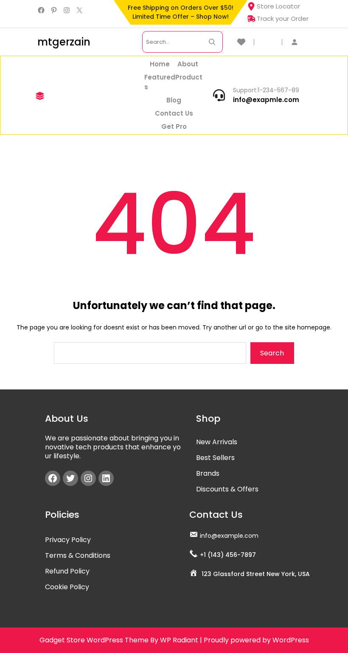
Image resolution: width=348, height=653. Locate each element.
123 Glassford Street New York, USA (256, 574)
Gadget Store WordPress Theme (94, 640)
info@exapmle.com (266, 99)
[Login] (299, 41)
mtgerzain (63, 42)
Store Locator (278, 6)
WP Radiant (179, 640)
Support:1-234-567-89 (266, 90)
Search (272, 353)
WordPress (290, 640)
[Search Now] (212, 42)
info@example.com (229, 535)
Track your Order (283, 18)
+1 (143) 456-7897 (228, 555)
